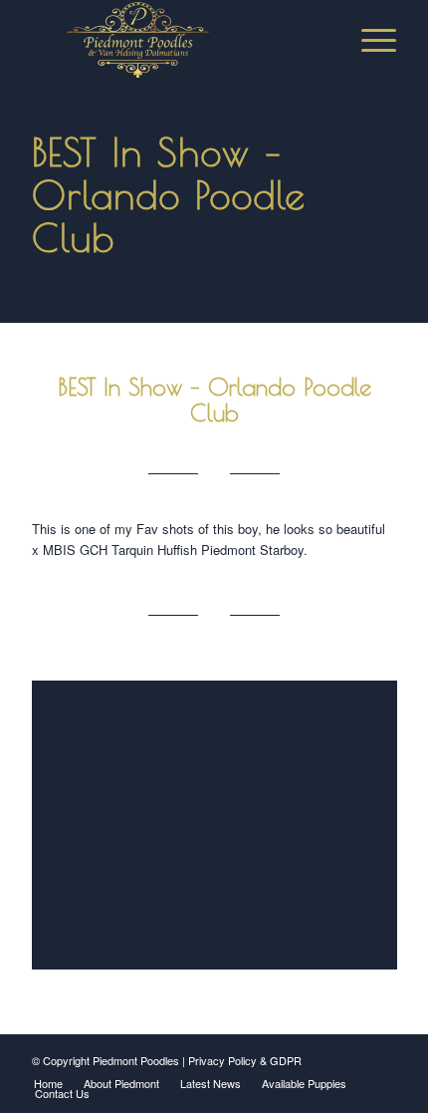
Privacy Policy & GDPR (245, 1060)
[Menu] (368, 40)
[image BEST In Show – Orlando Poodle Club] (222, 833)
